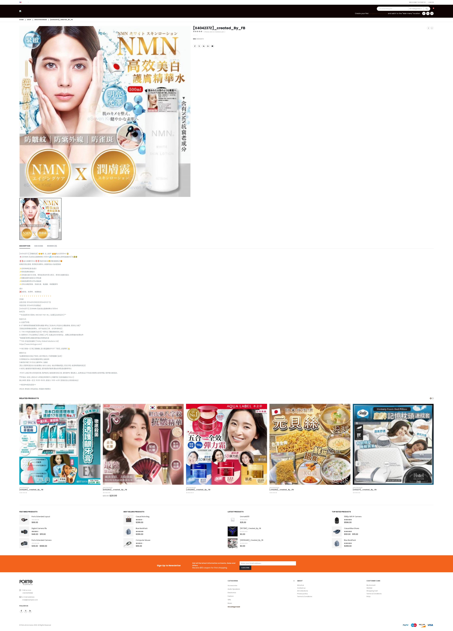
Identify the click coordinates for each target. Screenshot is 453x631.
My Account (371, 585)
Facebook (195, 46)
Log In (431, 2)
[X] (428, 13)
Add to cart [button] (96, 408)
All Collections (302, 591)
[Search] (427, 9)
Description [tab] (24, 246)
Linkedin (30, 611)
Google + (208, 46)
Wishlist (369, 588)
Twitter (199, 46)
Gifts (229, 600)
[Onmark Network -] (25, 11)
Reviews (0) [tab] (52, 246)
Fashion (231, 596)
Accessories (232, 585)
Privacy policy (302, 594)
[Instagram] (432, 13)
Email (212, 46)
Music (230, 603)
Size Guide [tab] (38, 246)
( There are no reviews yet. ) (214, 32)
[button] (431, 398)
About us (300, 585)
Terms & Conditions (304, 596)
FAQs (368, 596)
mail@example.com (30, 600)
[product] (143, 444)
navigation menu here (378, 13)
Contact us (301, 588)
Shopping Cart (372, 591)
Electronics (232, 592)
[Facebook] (424, 13)
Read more (180, 408)
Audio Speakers (234, 589)
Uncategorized (24, 487)
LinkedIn (204, 46)
